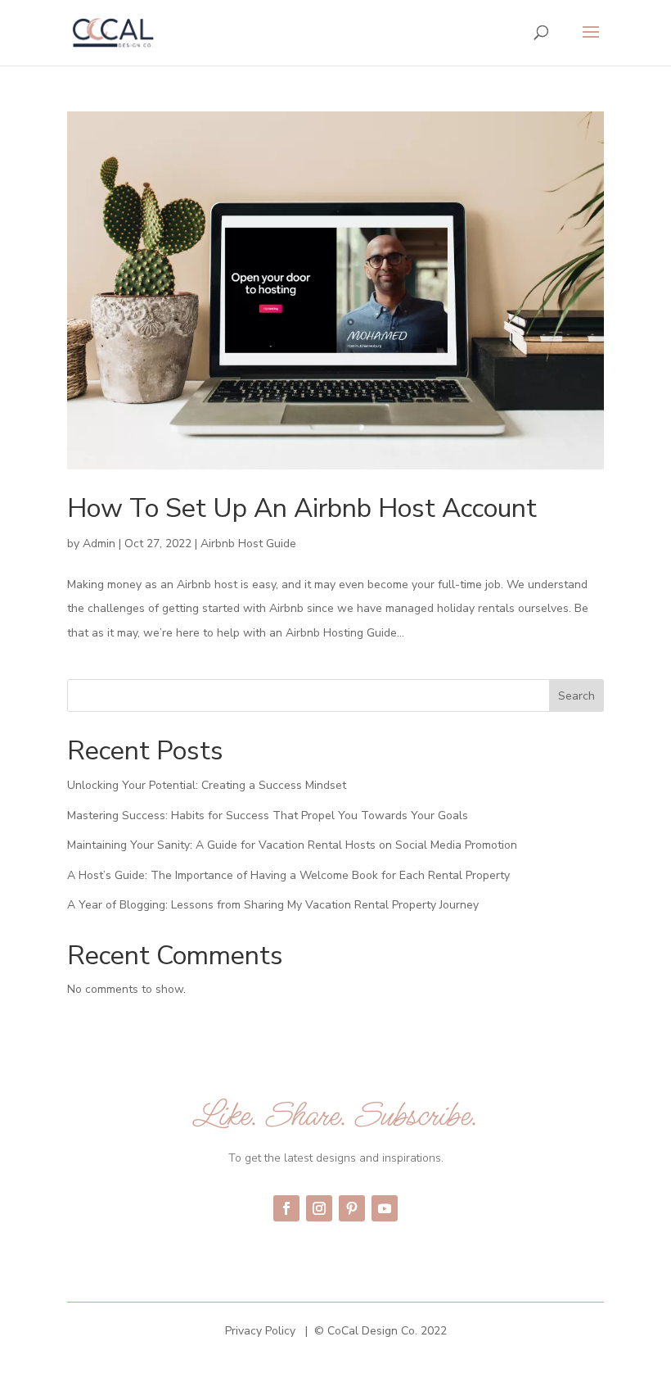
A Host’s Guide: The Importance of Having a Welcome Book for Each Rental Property (288, 875)
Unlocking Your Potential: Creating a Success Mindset (206, 785)
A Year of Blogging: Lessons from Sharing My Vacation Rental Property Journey (273, 905)
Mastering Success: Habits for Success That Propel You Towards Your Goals (267, 815)
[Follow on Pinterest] (352, 1208)
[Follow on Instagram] (319, 1208)
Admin (99, 543)
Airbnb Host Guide (248, 543)
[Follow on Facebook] (286, 1208)
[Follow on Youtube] (385, 1208)
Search (576, 696)
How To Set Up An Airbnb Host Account (302, 508)
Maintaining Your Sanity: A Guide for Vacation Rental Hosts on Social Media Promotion (292, 845)
